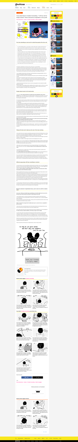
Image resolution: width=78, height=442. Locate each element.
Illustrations (17, 7)
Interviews (43, 7)
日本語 (60, 438)
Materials (38, 7)
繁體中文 (43, 438)
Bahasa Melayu (55, 438)
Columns (48, 7)
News (51, 7)
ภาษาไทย (50, 438)
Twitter (25, 274)
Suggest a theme (27, 438)
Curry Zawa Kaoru (20, 19)
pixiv (25, 273)
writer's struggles (39, 19)
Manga (21, 7)
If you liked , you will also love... (26, 311)
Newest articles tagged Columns (22, 398)
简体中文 (39, 438)
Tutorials (29, 7)
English (35, 438)
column (25, 19)
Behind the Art (34, 7)
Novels (24, 7)
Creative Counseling (31, 19)
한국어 (47, 438)
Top (15, 438)
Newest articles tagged (25, 278)
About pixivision (20, 438)
